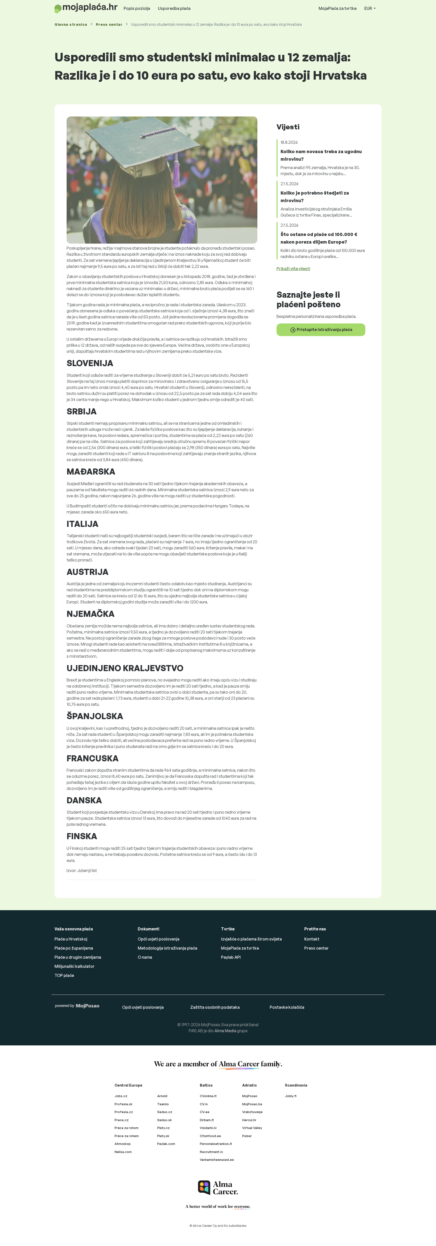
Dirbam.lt (207, 1120)
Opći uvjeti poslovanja (158, 939)
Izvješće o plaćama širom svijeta (251, 939)
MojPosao (249, 1096)
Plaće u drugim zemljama (77, 957)
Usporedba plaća (174, 8)
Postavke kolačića (287, 1007)
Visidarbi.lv (208, 1128)
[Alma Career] (218, 1188)
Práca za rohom (127, 1128)
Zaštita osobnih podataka (215, 1007)
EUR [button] (368, 8)
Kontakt (311, 939)
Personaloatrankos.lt (216, 1144)
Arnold (162, 1096)
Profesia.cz (124, 1112)
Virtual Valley (252, 1128)
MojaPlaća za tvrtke (338, 8)
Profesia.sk (123, 1104)
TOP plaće (64, 975)
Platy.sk (163, 1136)
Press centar (109, 24)
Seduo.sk (164, 1120)
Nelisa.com (123, 1152)
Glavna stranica (70, 24)
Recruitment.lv (211, 1152)
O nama (145, 957)
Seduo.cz (164, 1112)
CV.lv (204, 1104)
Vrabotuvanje (252, 1112)
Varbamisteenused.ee (217, 1160)
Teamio (163, 1104)
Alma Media (225, 1030)
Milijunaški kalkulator (74, 966)
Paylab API (231, 957)
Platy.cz (163, 1128)
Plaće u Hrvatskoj (70, 939)
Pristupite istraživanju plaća (324, 329)
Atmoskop (123, 1144)
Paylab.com (166, 1144)
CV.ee (204, 1112)
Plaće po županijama (73, 948)
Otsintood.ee (210, 1136)
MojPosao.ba (252, 1104)
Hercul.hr (249, 1120)
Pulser (247, 1136)
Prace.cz (122, 1120)
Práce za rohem (127, 1136)
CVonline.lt (208, 1096)
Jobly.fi (290, 1096)
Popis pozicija (137, 8)
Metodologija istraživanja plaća (167, 948)
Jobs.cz (121, 1096)
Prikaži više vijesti (293, 268)
